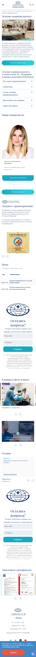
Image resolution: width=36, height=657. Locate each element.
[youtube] (25, 640)
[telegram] (10, 640)
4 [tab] (22, 185)
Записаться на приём (18, 178)
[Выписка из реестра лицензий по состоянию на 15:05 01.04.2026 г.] (10, 584)
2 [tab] (17, 185)
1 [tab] (14, 185)
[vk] (15, 640)
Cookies (20, 644)
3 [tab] (19, 185)
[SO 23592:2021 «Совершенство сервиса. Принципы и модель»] (26, 584)
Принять (13, 652)
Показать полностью (10, 474)
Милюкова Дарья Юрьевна (12, 161)
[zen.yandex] (20, 640)
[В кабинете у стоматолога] (18, 394)
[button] (7, 256)
